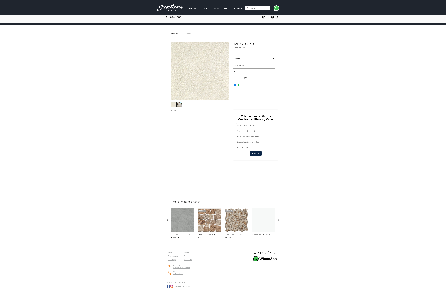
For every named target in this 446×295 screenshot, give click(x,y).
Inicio (173, 34)
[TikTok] (277, 17)
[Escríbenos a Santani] (276, 8)
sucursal (176, 268)
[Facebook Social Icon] (168, 286)
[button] (215, 7)
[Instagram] (264, 17)
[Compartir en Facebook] (235, 85)
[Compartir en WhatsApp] (239, 85)
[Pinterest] (272, 17)
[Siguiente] (278, 220)
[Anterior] (167, 220)
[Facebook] (268, 17)
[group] (223, 223)
